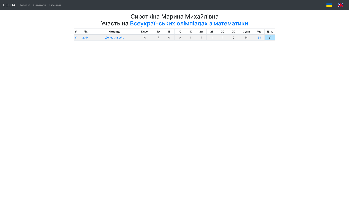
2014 (85, 37)
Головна (25, 5)
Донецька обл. (114, 37)
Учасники (55, 5)
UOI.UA (9, 5)
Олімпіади (39, 5)
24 (259, 37)
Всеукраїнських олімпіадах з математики (189, 23)
